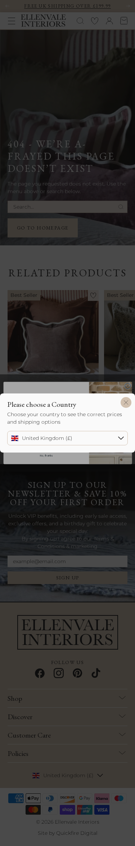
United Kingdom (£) (47, 438)
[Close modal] (126, 402)
